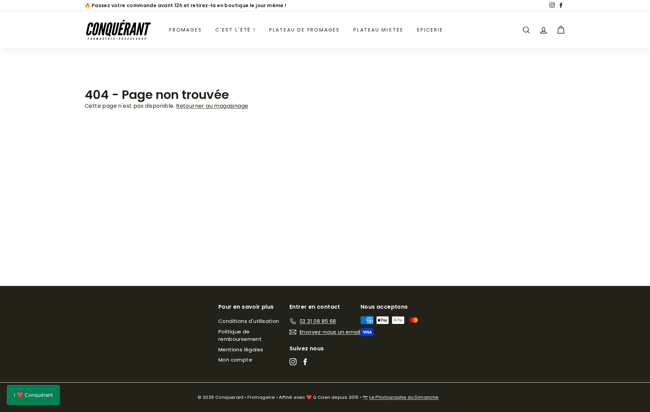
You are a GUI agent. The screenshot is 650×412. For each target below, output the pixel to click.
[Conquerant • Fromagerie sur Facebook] (305, 362)
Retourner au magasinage (212, 106)
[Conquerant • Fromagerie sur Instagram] (293, 362)
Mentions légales (240, 349)
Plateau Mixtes (378, 29)
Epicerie (430, 29)
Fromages (185, 29)
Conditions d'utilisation (248, 321)
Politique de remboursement (240, 335)
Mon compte (235, 359)
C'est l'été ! (235, 29)
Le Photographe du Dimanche (403, 397)
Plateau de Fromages (304, 29)
